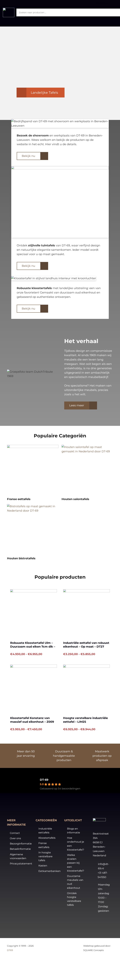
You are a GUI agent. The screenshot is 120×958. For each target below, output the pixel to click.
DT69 (10, 950)
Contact (15, 833)
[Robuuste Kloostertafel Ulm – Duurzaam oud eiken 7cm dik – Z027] (33, 612)
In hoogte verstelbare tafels (45, 856)
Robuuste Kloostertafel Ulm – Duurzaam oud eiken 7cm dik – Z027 (32, 646)
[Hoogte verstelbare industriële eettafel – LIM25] (86, 688)
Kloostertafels (46, 837)
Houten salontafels (75, 499)
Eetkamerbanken (49, 871)
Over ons (15, 838)
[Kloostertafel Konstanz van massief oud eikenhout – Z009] (33, 688)
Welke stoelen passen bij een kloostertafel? (75, 863)
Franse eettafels (18, 499)
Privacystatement (21, 863)
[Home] (32, 470)
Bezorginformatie (21, 843)
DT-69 (44, 779)
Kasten (42, 865)
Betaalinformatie (20, 848)
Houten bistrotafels (21, 558)
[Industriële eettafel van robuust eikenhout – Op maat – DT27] (86, 612)
